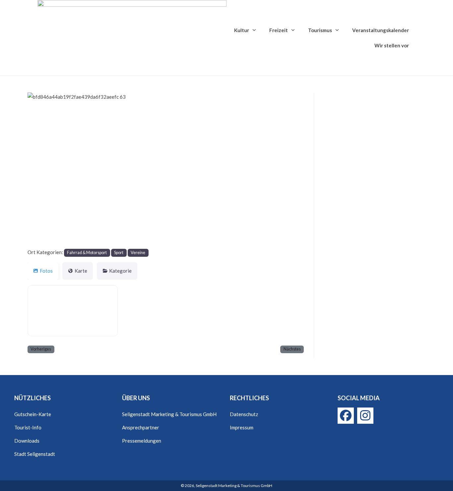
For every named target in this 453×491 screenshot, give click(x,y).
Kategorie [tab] (120, 271)
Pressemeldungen (141, 441)
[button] (48, 170)
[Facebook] (346, 416)
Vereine (138, 252)
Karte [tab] (81, 271)
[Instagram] (365, 416)
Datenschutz (244, 414)
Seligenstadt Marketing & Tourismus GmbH (169, 414)
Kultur (241, 30)
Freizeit (278, 30)
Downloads (26, 441)
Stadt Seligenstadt (34, 454)
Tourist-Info (27, 427)
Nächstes (292, 349)
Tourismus (320, 30)
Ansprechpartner (140, 427)
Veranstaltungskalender (380, 30)
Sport (118, 252)
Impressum (241, 427)
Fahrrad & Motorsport (87, 252)
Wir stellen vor (391, 45)
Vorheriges (41, 349)
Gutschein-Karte (32, 414)
